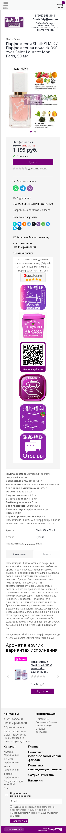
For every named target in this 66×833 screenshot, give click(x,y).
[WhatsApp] (43, 224)
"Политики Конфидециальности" (40, 812)
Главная (34, 746)
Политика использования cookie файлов (45, 756)
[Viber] (38, 224)
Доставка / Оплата (46, 722)
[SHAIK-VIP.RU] (14, 22)
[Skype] (15, 228)
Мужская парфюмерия (11, 753)
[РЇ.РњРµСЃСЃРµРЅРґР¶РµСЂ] (15, 224)
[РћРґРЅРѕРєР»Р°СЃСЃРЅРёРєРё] (24, 224)
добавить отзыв (37, 168)
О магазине (42, 718)
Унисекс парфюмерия (11, 768)
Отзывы (40, 728)
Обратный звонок (23, 253)
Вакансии (35, 780)
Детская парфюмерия (11, 775)
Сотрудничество (41, 775)
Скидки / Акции (44, 725)
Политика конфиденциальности (45, 767)
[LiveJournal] (19, 228)
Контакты (11, 714)
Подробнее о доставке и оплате (31, 210)
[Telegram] (29, 224)
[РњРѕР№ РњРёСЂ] (48, 224)
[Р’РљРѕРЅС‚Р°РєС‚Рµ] (19, 224)
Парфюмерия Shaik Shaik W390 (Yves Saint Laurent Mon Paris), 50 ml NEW (41, 668)
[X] (34, 224)
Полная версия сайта (13, 829)
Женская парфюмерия (11, 760)
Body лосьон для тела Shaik (13, 782)
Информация (46, 714)
